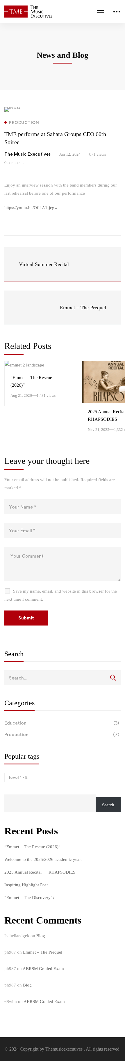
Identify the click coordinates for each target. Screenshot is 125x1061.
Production (61, 734)
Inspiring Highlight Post (26, 885)
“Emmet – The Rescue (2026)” (32, 846)
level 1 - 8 (18, 777)
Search (108, 805)
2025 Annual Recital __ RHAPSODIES (39, 872)
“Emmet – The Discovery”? (29, 897)
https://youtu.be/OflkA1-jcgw (31, 207)
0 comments (14, 163)
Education (61, 723)
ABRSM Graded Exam (43, 968)
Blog (40, 935)
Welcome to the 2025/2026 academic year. (43, 859)
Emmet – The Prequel (42, 952)
